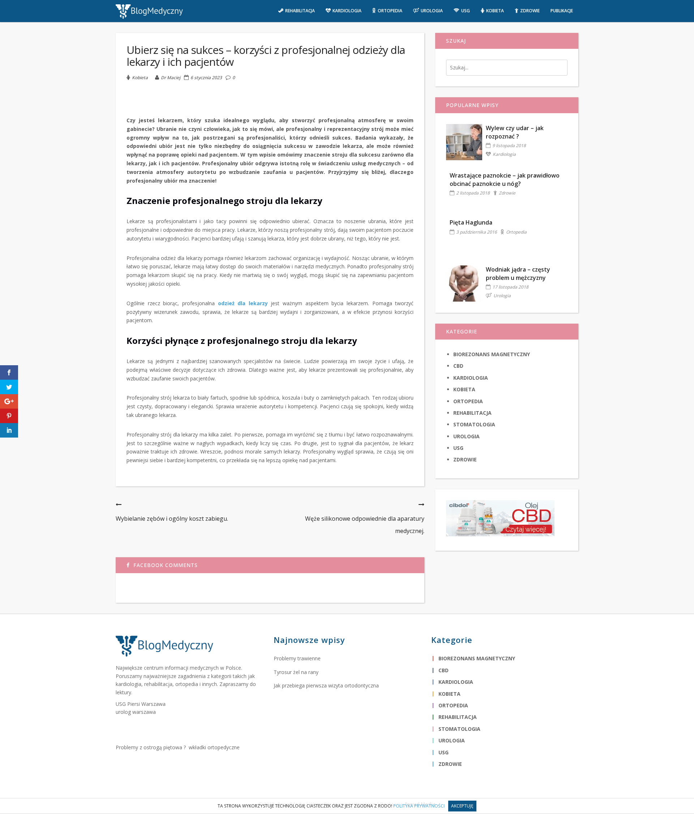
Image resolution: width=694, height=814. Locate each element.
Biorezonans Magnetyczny (491, 354)
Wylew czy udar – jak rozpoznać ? (515, 132)
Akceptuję (462, 806)
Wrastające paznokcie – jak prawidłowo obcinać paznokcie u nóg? (505, 179)
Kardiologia (504, 154)
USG (458, 447)
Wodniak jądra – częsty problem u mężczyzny (518, 273)
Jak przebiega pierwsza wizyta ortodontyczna (326, 685)
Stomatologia (474, 424)
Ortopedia (516, 232)
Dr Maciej (170, 77)
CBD (458, 365)
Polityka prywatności (419, 806)
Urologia (502, 295)
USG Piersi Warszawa (141, 703)
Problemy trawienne (297, 658)
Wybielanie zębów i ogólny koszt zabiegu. (172, 519)
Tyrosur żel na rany (296, 672)
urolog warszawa (136, 711)
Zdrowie (507, 193)
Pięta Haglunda (471, 222)
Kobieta (140, 77)
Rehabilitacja (472, 412)
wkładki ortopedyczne (214, 747)
